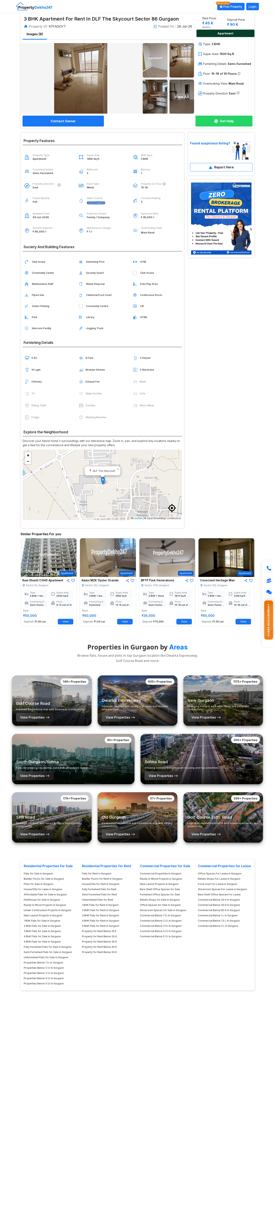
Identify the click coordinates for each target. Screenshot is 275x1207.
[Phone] (268, 568)
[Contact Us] (268, 580)
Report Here (224, 167)
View (65, 621)
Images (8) (35, 34)
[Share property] (183, 46)
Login (252, 6)
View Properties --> (35, 717)
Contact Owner (63, 121)
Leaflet (137, 518)
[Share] (68, 580)
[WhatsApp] (268, 592)
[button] (190, 46)
